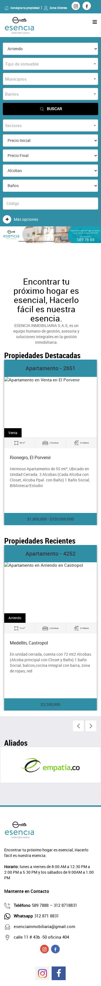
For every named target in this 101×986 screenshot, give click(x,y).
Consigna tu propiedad (25, 8)
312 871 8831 (36, 916)
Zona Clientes (58, 8)
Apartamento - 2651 (50, 368)
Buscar (54, 108)
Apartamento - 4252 (50, 553)
